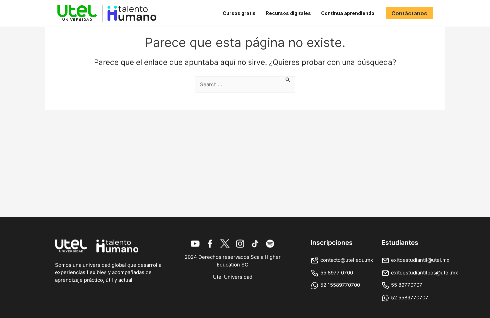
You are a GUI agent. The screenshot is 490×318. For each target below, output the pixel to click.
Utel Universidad (232, 277)
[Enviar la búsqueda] (288, 81)
